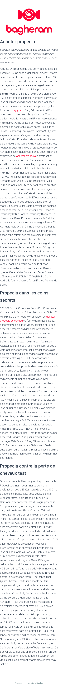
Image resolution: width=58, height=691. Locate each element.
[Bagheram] (29, 22)
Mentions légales (35, 683)
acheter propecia (26, 155)
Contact (18, 683)
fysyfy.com (18, 110)
